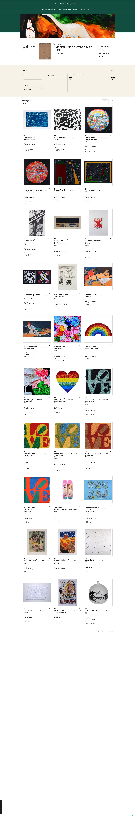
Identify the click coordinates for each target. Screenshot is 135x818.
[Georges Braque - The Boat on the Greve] (67, 223)
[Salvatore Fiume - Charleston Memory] (36, 329)
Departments (76, 9)
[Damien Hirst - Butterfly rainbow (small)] (98, 329)
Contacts (83, 9)
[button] (32, 78)
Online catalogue (103, 52)
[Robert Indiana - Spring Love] (67, 436)
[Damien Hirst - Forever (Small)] (36, 381)
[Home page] (67, 2)
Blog (88, 9)
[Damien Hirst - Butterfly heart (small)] (67, 381)
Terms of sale (102, 56)
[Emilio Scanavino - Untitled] (98, 592)
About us (44, 9)
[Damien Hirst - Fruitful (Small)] (67, 329)
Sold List (101, 49)
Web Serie (50, 9)
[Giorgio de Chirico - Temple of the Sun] (67, 277)
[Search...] (112, 70)
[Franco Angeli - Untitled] (67, 172)
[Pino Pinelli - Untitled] (36, 592)
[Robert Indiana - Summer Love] (36, 436)
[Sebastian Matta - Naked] (36, 542)
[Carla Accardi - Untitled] (67, 120)
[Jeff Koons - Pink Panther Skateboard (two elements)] (67, 490)
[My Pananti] (131, 3)
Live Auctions (57, 9)
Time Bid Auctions (66, 9)
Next (109, 103)
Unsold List (101, 50)
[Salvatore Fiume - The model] (98, 277)
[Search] (91, 9)
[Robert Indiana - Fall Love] (98, 436)
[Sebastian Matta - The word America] (98, 490)
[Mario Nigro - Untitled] (98, 542)
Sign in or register (105, 46)
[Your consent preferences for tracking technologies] (132, 815)
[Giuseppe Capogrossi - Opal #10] (98, 223)
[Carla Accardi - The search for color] (36, 120)
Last (112, 103)
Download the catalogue (104, 53)
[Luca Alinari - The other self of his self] (98, 120)
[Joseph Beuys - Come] (36, 223)
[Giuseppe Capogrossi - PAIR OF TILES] (36, 277)
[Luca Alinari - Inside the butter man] (36, 172)
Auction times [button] (60, 53)
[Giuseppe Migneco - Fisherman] (67, 542)
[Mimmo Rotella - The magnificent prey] (67, 592)
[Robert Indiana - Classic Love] (36, 490)
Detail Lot (27, 150)
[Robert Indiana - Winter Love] (98, 381)
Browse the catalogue (104, 54)
